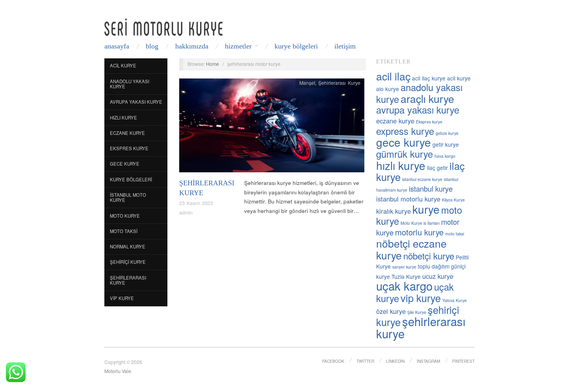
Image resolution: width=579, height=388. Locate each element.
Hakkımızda (191, 46)
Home (212, 63)
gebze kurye (447, 133)
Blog (152, 46)
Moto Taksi (123, 231)
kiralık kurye (393, 211)
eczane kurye (395, 120)
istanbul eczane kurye (422, 179)
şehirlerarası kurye (421, 327)
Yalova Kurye (454, 300)
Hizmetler (238, 46)
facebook (333, 361)
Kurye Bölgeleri (296, 46)
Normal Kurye (127, 246)
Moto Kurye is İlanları (420, 223)
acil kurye (459, 78)
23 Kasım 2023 (196, 203)
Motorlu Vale (117, 371)
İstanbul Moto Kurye (128, 197)
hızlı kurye (400, 165)
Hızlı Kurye (123, 117)
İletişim (345, 46)
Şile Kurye (416, 312)
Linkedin (395, 361)
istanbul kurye (431, 188)
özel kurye (391, 311)
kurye (426, 209)
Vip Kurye (122, 298)
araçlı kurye (427, 98)
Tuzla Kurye (406, 276)
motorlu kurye (419, 232)
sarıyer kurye (404, 267)
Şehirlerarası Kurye (128, 280)
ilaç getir (437, 168)
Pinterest (463, 361)
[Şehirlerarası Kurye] (271, 127)
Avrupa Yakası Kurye (136, 102)
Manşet (307, 82)
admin (186, 212)
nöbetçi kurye (428, 255)
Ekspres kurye (429, 122)
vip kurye (421, 298)
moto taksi (454, 234)
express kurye (405, 131)
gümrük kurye (404, 153)
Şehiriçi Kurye (128, 262)
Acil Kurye (123, 65)
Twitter (365, 361)
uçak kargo (404, 285)
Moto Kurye (125, 216)
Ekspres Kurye (129, 148)
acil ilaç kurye (428, 78)
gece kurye (403, 142)
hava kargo (444, 156)
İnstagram (428, 361)
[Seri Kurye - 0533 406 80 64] (163, 27)
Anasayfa (116, 46)
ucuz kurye (437, 276)
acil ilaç (393, 76)
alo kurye (387, 89)
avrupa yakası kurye (417, 109)
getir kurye (445, 144)
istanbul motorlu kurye (408, 198)
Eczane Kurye (127, 133)
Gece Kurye (124, 163)
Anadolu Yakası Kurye (129, 84)
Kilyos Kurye (453, 200)
